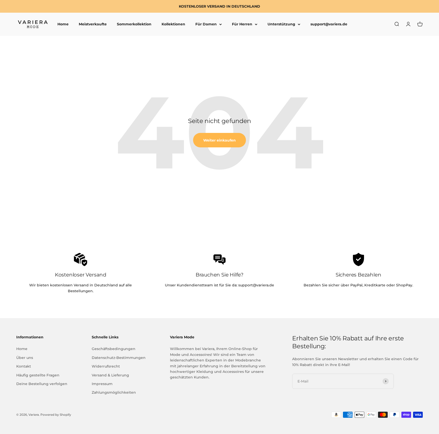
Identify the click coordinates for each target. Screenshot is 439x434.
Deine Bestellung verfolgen (41, 383)
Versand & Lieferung (110, 375)
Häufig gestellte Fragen (37, 375)
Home (63, 24)
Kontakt (23, 366)
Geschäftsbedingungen (113, 348)
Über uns (24, 357)
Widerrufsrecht (106, 366)
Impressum (102, 383)
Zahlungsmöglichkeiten (114, 392)
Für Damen (206, 24)
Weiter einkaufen (219, 140)
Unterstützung (281, 24)
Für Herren (242, 24)
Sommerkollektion (134, 24)
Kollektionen (173, 24)
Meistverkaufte (93, 24)
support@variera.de (328, 24)
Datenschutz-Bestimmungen (119, 357)
